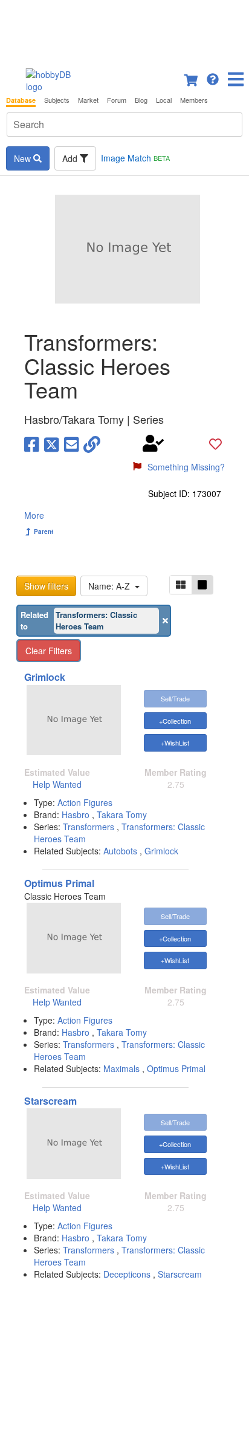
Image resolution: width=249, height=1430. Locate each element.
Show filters (46, 586)
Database (21, 100)
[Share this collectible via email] (71, 444)
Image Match (135, 158)
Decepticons (126, 1274)
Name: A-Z (111, 586)
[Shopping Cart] (192, 78)
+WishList (175, 742)
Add (71, 158)
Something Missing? (186, 467)
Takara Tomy (122, 814)
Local (164, 100)
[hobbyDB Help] (213, 78)
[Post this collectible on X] (51, 444)
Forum (116, 100)
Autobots (120, 851)
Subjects (57, 100)
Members (194, 100)
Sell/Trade (175, 698)
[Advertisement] (124, 30)
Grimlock (44, 677)
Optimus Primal (59, 883)
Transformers (90, 827)
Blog (141, 100)
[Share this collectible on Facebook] (31, 444)
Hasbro (77, 814)
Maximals (121, 1068)
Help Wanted (57, 784)
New (23, 158)
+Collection (175, 721)
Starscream (50, 1101)
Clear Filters (48, 651)
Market (88, 100)
